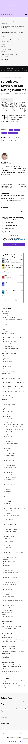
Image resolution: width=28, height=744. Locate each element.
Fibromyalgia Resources (9, 335)
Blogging (3, 706)
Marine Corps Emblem (10, 484)
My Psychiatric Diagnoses (10, 351)
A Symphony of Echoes (11, 291)
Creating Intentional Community (10, 646)
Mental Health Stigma (9, 346)
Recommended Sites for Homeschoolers (13, 386)
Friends (4, 329)
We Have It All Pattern (10, 536)
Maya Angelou (7, 587)
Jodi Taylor (7, 292)
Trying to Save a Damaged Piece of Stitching (16, 508)
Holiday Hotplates (10, 472)
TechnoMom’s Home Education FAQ (12, 388)
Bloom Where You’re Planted (12, 443)
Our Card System (7, 376)
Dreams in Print (7, 607)
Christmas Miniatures (10, 453)
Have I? (3, 44)
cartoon (11, 137)
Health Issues (5, 331)
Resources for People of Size (10, 406)
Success (7, 496)
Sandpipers (8, 491)
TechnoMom (14, 6)
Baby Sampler (9, 436)
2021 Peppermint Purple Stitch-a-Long (14, 426)
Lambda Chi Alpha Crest (11, 477)
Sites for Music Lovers (9, 418)
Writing (3, 721)
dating (18, 137)
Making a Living (7, 315)
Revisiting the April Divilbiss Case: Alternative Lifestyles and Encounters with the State (13, 665)
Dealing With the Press (8, 621)
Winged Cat (8, 513)
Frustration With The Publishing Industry (12, 626)
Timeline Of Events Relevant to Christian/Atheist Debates (14, 686)
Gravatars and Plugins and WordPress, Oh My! (13, 710)
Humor (11, 77)
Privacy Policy (5, 631)
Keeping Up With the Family (9, 371)
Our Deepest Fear (8, 589)
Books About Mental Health (10, 341)
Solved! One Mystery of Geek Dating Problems (6, 186)
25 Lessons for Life (8, 565)
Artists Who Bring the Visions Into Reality (13, 600)
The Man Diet (6, 669)
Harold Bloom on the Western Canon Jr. (13, 577)
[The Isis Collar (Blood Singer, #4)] (3, 262)
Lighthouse (8, 547)
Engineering (8, 458)
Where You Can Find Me (9, 317)
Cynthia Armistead (5, 93)
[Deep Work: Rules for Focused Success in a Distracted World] (3, 268)
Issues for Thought (6, 395)
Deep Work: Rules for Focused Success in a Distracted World (13, 267)
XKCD (16, 140)
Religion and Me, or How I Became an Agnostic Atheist (13, 681)
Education (16, 720)
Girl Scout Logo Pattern (11, 524)
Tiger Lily (8, 503)
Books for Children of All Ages (11, 572)
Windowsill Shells (9, 510)
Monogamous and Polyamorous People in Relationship (12, 656)
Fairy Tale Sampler (10, 460)
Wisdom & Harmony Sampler (12, 515)
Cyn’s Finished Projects (9, 422)
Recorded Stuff (7, 416)
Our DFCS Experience (9, 364)
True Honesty (6, 673)
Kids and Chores (8, 361)
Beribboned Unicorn (10, 438)
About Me (5, 313)
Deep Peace (8, 545)
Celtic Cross (8, 448)
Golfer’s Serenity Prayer (11, 467)
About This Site (5, 311)
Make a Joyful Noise (10, 479)
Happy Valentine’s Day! (6, 49)
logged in (10, 195)
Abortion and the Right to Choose (11, 397)
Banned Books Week (8, 616)
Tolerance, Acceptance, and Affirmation (12, 671)
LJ (9, 713)
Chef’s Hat (8, 450)
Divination (5, 623)
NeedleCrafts (6, 421)
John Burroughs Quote (11, 474)
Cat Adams (7, 261)
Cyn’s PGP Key (5, 326)
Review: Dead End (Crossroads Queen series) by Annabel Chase (12, 26)
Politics (9, 701)
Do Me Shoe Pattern (10, 519)
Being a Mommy (7, 360)
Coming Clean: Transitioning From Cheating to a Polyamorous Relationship (14, 640)
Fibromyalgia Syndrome (8, 333)
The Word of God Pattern (11, 534)
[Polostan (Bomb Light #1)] (3, 278)
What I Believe (5, 678)
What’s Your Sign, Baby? (11, 557)
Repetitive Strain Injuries (8, 356)
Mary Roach (7, 286)
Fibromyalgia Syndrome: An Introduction (13, 337)
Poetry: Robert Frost (22, 185)
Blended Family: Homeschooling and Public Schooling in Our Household (14, 383)
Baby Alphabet (9, 434)
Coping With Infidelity (8, 644)
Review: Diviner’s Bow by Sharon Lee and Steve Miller (12, 33)
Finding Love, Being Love (8, 653)
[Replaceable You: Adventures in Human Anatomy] (3, 286)
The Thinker (8, 501)
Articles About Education (10, 380)
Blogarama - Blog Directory (14, 737)
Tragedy (3, 704)
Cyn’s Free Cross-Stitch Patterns (11, 518)
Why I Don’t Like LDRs (8, 676)
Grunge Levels (6, 368)
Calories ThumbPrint (10, 446)
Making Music (7, 414)
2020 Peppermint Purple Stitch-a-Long (14, 424)
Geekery (6, 77)
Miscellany (4, 717)
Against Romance (7, 635)
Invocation (6, 579)
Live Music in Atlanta (9, 411)
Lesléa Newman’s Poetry (9, 582)
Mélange (7, 486)
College (11, 720)
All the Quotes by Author (10, 561)
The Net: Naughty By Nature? (10, 628)
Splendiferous (9, 494)
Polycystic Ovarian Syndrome (9, 353)
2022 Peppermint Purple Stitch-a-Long (14, 429)
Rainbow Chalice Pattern (11, 531)
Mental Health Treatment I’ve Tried (11, 348)
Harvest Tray (8, 470)
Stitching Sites (7, 538)
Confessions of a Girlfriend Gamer (11, 619)
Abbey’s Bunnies (9, 431)
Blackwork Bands (9, 441)
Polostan (7, 275)
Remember (6, 594)
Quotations (5, 559)
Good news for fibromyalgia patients (10, 21)
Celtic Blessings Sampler (11, 543)
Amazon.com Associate (9, 567)
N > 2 (4, 660)
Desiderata (6, 575)
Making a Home (6, 373)
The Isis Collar (8, 259)
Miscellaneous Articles (7, 612)
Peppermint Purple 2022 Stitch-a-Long (14, 552)
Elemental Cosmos (10, 455)
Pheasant (8, 489)
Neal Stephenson (8, 277)
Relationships (17, 77)
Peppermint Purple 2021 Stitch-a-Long (14, 550)
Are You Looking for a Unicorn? (10, 637)
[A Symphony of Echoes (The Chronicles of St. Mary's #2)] (3, 294)
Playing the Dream (8, 610)
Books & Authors (8, 570)
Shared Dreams (6, 599)
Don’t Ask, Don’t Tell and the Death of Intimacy (13, 651)
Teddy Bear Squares (10, 498)
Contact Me (4, 324)
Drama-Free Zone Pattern (11, 522)
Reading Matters (6, 563)
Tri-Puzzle (8, 555)
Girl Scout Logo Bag (10, 465)
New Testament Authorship (10, 683)
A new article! (4, 59)
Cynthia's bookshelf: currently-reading (12, 256)
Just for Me (4, 408)
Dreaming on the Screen (9, 605)
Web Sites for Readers (9, 596)
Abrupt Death (6, 614)
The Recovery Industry (8, 401)
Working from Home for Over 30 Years (13, 319)
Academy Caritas (5, 720)
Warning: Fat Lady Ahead (9, 404)
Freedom (8, 462)
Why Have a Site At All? (8, 322)
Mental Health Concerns (8, 339)
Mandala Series (9, 482)
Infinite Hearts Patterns (10, 526)
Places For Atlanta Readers (10, 591)
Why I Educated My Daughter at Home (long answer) (14, 392)
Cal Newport (4, 271)
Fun (2, 77)
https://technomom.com (10, 176)
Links (7, 713)
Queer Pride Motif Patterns (11, 529)
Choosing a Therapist (9, 344)
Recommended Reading (8, 662)
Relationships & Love (7, 633)
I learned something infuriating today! (10, 39)
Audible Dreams (7, 603)
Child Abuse (6, 399)
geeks (4, 140)
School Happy (5, 723)
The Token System (8, 366)
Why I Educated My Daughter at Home (11, 378)
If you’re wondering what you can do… (10, 54)
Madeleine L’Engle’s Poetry (10, 584)
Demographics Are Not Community (11, 648)
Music (4, 410)
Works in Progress (8, 541)
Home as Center (5, 358)
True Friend (8, 506)
